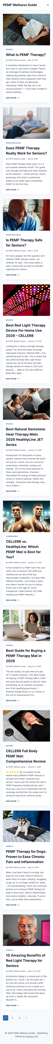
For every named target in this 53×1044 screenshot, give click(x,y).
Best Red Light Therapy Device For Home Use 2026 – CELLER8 (25, 330)
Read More (12, 98)
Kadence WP (32, 1036)
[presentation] (26, 29)
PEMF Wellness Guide (16, 60)
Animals (9, 846)
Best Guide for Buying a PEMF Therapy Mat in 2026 (25, 655)
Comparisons (12, 536)
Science (9, 950)
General (9, 49)
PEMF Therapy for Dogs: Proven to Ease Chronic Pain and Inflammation (26, 856)
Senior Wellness (13, 143)
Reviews (9, 320)
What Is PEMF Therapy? (26, 55)
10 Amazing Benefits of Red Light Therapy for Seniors (25, 960)
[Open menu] (47, 5)
